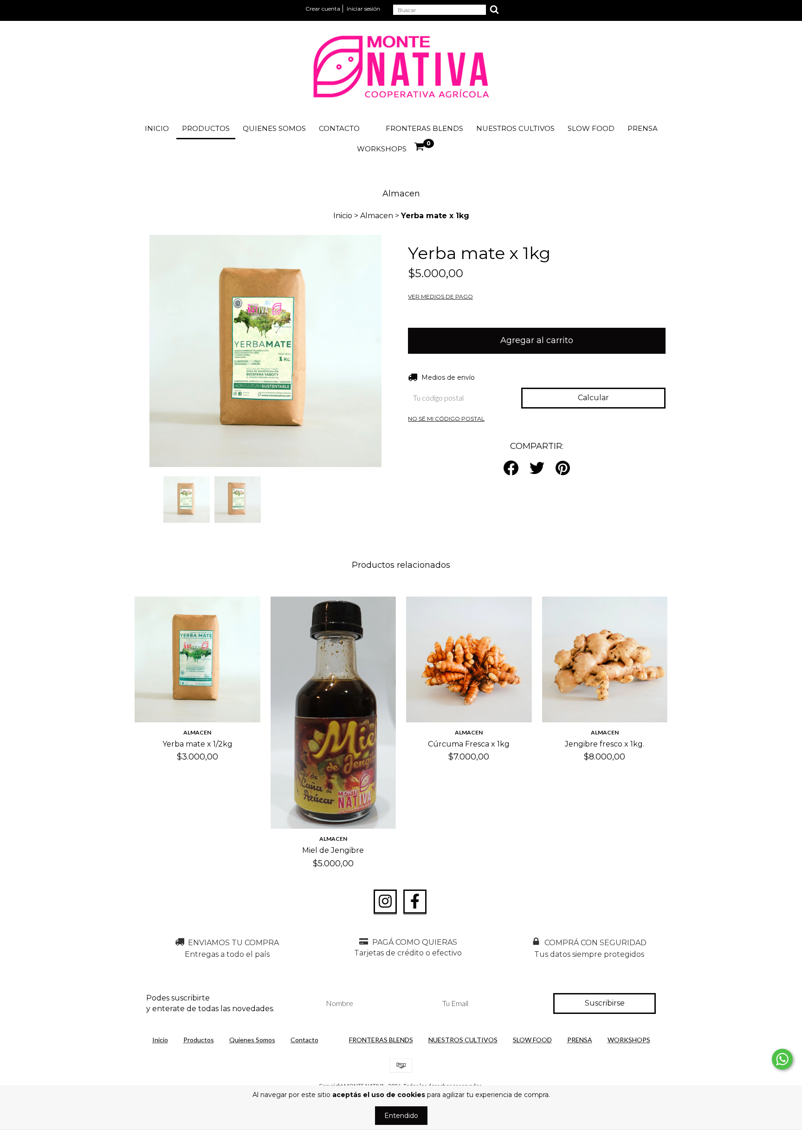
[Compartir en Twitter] (537, 469)
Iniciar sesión (363, 8)
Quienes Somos (274, 128)
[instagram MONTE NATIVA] (385, 902)
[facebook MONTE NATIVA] (415, 902)
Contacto (339, 128)
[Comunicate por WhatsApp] (782, 1059)
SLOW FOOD (591, 128)
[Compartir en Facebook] (511, 469)
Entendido (401, 1115)
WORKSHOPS (382, 148)
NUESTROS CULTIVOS (515, 128)
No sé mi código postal (446, 418)
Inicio (157, 128)
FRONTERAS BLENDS (424, 128)
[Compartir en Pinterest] (563, 469)
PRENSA (642, 128)
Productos (206, 128)
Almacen (376, 215)
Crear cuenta (322, 8)
